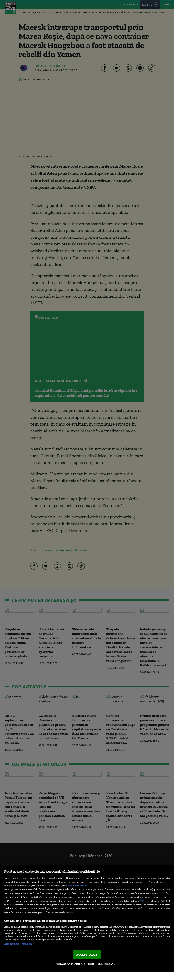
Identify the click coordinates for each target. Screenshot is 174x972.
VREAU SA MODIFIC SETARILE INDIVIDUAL (85, 963)
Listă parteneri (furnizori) (18, 943)
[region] (87, 918)
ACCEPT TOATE (87, 954)
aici (142, 900)
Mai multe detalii (77, 885)
